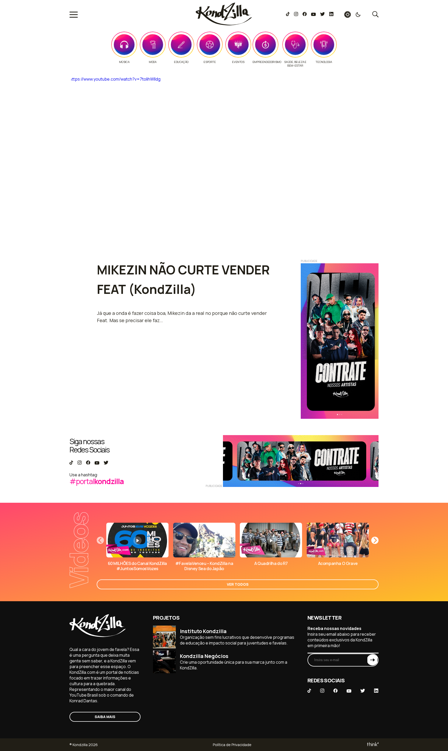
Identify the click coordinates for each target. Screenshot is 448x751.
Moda (152, 62)
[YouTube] (313, 14)
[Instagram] (296, 14)
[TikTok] (288, 14)
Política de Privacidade (232, 744)
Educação (181, 62)
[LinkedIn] (331, 14)
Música (124, 62)
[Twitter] (322, 14)
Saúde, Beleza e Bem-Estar (295, 63)
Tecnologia (324, 62)
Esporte (210, 62)
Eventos (238, 62)
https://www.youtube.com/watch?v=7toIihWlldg (114, 79)
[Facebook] (304, 14)
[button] (375, 540)
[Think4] (372, 744)
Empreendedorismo (267, 62)
